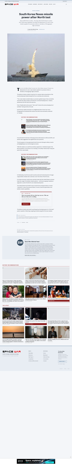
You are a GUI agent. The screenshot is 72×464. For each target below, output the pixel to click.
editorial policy (36, 253)
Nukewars (35, 4)
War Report (40, 4)
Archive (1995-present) (33, 360)
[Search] (66, 4)
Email (27, 222)
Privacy (61, 368)
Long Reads (46, 4)
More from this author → (30, 255)
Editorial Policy (46, 356)
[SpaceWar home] (12, 4)
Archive (50, 4)
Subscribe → (62, 361)
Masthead (45, 355)
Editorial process (42, 29)
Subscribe (65, 1)
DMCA (68, 368)
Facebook (23, 222)
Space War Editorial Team (33, 29)
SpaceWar (30, 4)
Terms (65, 368)
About (54, 4)
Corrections (45, 358)
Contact (45, 360)
